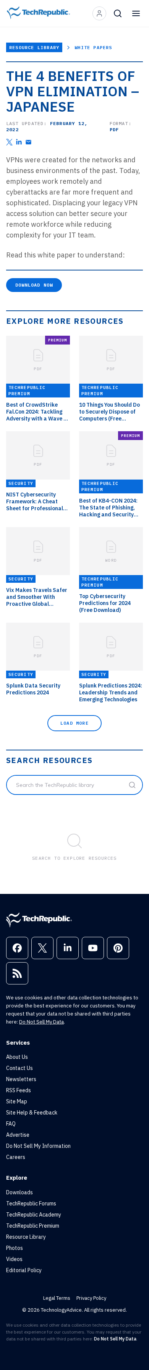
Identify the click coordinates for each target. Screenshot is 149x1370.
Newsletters (21, 1079)
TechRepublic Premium (32, 1225)
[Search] (118, 13)
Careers (15, 1157)
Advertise (17, 1134)
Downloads (19, 1192)
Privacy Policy (91, 1298)
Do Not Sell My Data (41, 1022)
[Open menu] (136, 13)
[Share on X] (9, 142)
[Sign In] (99, 13)
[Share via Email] (28, 142)
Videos (14, 1259)
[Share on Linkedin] (19, 142)
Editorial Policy (24, 1270)
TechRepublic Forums (31, 1203)
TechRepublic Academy (33, 1214)
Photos (14, 1248)
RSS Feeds (18, 1090)
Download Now (34, 285)
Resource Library (34, 47)
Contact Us (19, 1068)
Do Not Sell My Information (38, 1145)
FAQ (11, 1123)
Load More (74, 723)
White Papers (93, 47)
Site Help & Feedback (31, 1112)
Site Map (16, 1101)
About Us (17, 1056)
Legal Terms (56, 1298)
